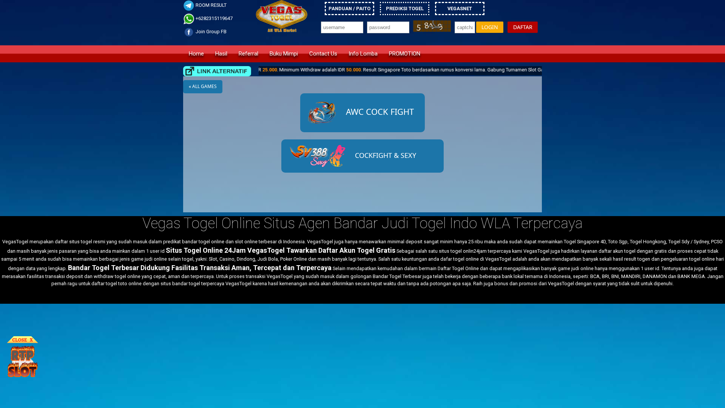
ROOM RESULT (210, 5)
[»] (217, 71)
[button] (489, 27)
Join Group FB (210, 31)
